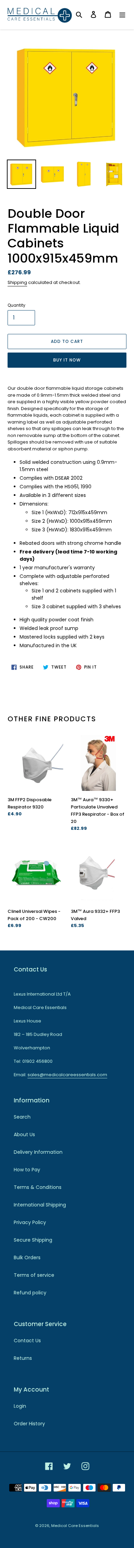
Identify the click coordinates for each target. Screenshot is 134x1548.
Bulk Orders (27, 1257)
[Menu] (122, 14)
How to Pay (27, 1169)
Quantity (16, 305)
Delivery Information (38, 1152)
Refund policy (30, 1292)
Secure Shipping (33, 1239)
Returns (23, 1358)
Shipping (17, 282)
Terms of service (34, 1275)
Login (20, 1406)
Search (22, 1116)
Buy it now (67, 360)
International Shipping (40, 1204)
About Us (24, 1134)
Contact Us (27, 1340)
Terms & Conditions (38, 1187)
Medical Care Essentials (75, 1525)
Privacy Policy (30, 1222)
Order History (29, 1423)
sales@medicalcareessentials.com (67, 1074)
